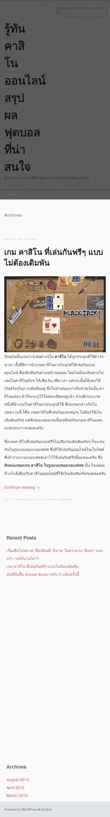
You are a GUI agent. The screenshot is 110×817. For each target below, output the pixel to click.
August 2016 (17, 779)
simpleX (46, 809)
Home (11, 194)
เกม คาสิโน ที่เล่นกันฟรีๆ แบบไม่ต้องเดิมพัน (53, 257)
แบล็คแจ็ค (65, 499)
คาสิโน (53, 499)
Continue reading (22, 487)
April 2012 (15, 787)
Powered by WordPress (20, 809)
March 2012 (17, 795)
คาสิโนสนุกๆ (27, 499)
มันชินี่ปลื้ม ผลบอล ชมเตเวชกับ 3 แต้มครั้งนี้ (42, 574)
